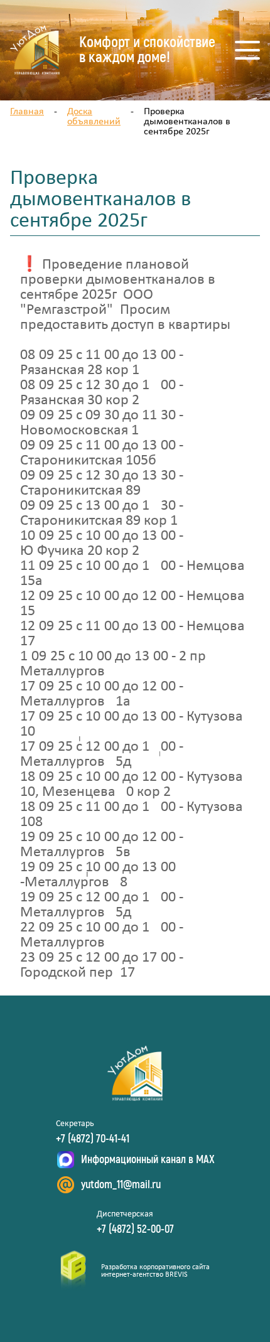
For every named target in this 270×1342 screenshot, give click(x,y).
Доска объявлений (94, 117)
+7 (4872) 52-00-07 (135, 1229)
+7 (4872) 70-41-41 (92, 1139)
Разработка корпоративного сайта (155, 1267)
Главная (27, 112)
